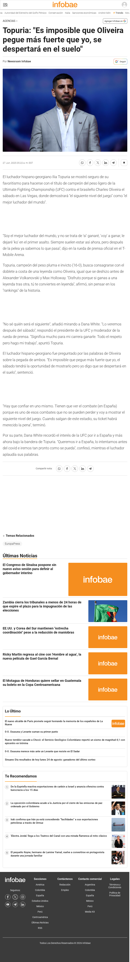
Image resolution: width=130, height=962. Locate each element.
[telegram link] (15, 904)
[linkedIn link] (22, 904)
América (40, 884)
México (40, 906)
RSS (40, 928)
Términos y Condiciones (114, 886)
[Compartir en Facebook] (90, 162)
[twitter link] (15, 897)
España (40, 895)
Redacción (64, 884)
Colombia (40, 890)
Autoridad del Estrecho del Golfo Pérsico (21, 13)
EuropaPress (12, 543)
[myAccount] (124, 4)
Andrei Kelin (100, 13)
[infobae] (65, 4)
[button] (5, 4)
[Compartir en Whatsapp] (82, 162)
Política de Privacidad (114, 894)
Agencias (9, 21)
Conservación (51, 13)
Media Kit (90, 911)
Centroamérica (40, 917)
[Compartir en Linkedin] (105, 162)
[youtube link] (7, 904)
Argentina (90, 884)
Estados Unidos (40, 901)
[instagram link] (22, 897)
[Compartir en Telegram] (113, 162)
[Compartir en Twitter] (98, 162)
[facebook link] (7, 897)
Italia (63, 13)
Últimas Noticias (40, 922)
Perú (40, 911)
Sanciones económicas (80, 13)
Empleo (65, 890)
